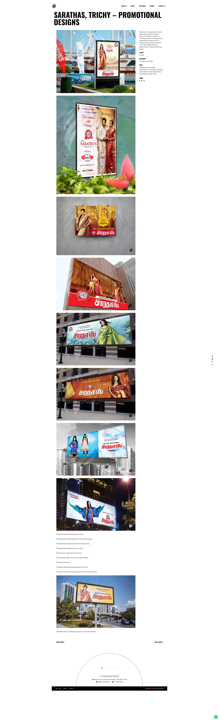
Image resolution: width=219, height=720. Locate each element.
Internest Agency (159, 688)
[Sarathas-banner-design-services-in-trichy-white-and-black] (95, 544)
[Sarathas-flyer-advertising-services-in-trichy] (95, 553)
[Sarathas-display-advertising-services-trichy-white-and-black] (95, 61)
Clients (65, 688)
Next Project (159, 642)
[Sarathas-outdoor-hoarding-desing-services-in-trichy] (95, 601)
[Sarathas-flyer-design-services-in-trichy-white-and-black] (95, 558)
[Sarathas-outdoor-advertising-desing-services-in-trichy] (95, 567)
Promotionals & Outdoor (146, 61)
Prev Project (60, 642)
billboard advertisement (150, 72)
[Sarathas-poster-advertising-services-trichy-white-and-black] (95, 145)
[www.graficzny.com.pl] (95, 562)
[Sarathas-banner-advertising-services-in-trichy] (95, 534)
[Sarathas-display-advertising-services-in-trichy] (95, 548)
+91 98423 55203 (118, 682)
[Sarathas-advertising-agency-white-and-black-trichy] (95, 449)
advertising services (144, 67)
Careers (71, 688)
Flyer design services (151, 74)
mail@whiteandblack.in (104, 682)
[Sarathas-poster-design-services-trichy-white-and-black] (95, 226)
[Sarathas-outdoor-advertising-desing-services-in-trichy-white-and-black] (95, 572)
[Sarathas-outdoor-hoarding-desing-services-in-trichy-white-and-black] (95, 632)
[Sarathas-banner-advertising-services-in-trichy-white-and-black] (95, 539)
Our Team (58, 688)
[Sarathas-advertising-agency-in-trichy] (95, 284)
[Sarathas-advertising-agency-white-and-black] (95, 394)
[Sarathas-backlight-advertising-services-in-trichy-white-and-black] (95, 504)
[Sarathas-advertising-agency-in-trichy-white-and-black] (95, 339)
